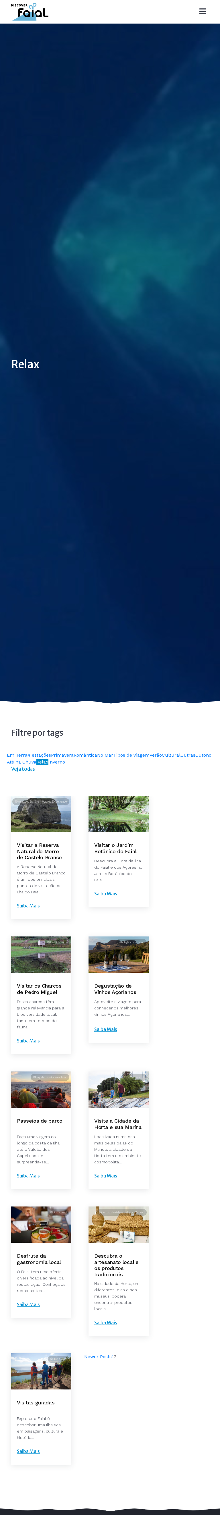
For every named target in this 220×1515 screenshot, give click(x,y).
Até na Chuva (21, 762)
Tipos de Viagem (131, 755)
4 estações (39, 755)
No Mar (105, 755)
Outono (203, 755)
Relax (42, 762)
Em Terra (17, 755)
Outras (187, 755)
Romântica (85, 755)
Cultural (171, 755)
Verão (156, 755)
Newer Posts (98, 1356)
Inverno (56, 762)
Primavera (62, 755)
